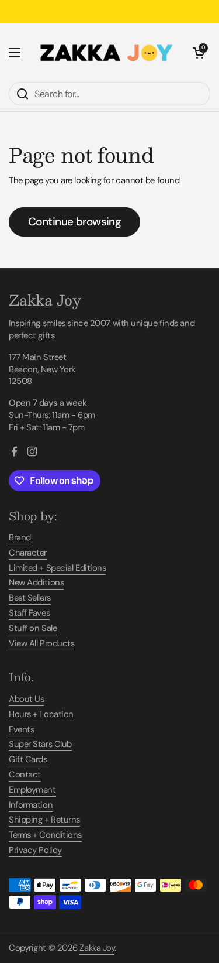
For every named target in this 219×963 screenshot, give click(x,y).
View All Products (41, 643)
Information (31, 805)
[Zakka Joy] (106, 52)
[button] (198, 52)
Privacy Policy (35, 850)
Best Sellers (30, 598)
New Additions (36, 582)
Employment (32, 790)
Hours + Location (41, 714)
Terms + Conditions (45, 835)
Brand (20, 537)
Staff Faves (29, 613)
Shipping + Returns (44, 819)
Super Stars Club (40, 744)
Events (21, 729)
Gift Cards (28, 759)
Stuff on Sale (33, 628)
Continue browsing (74, 221)
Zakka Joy (96, 948)
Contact (25, 774)
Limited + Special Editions (57, 568)
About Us (26, 699)
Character (28, 552)
